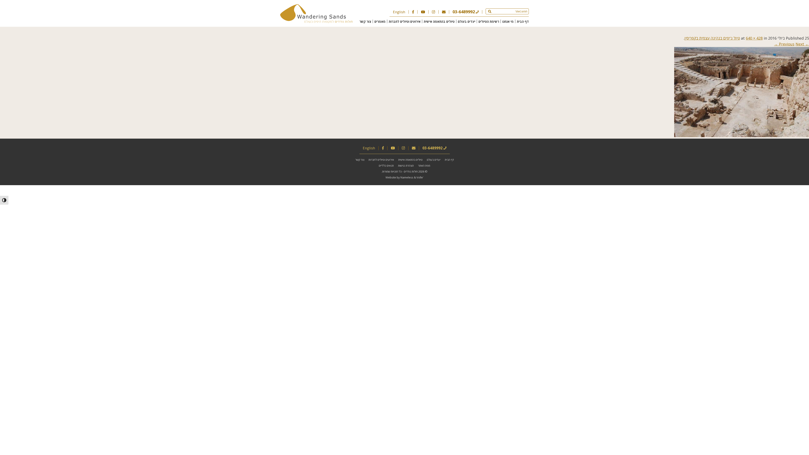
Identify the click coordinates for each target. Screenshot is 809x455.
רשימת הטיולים (488, 21)
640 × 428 (754, 38)
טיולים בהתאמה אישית (439, 21)
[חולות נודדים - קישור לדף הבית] (316, 21)
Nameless (406, 177)
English (399, 11)
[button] (490, 11)
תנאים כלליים (386, 165)
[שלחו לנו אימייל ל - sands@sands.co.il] (444, 11)
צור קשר (365, 21)
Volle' (420, 177)
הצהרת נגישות (406, 165)
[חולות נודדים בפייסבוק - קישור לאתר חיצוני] (413, 11)
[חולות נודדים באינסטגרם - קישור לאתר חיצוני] (433, 11)
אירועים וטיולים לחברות (405, 21)
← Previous (794, 44)
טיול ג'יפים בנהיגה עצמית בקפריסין (712, 38)
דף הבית (523, 21)
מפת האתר (424, 165)
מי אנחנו (508, 21)
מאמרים (380, 21)
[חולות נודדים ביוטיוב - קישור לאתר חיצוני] (423, 11)
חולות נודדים (411, 171)
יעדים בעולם (466, 21)
